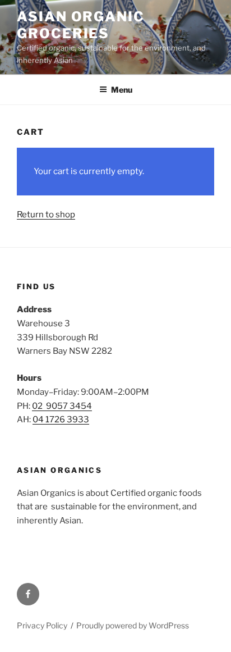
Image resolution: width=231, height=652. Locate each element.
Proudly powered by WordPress (132, 625)
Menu (121, 89)
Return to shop (46, 214)
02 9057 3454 (62, 406)
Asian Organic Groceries (81, 25)
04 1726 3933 (61, 419)
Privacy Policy (42, 625)
